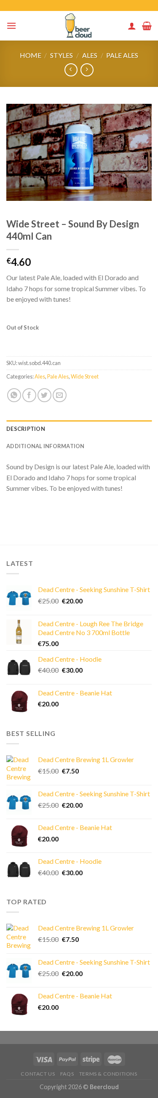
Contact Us (38, 1074)
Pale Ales (122, 55)
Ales (89, 55)
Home (30, 55)
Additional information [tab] (45, 446)
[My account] (132, 25)
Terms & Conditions (108, 1074)
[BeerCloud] (79, 26)
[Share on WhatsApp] (14, 395)
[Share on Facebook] (29, 395)
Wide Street (85, 376)
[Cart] (147, 25)
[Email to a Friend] (60, 395)
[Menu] (11, 25)
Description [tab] (25, 428)
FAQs (67, 1074)
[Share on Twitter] (44, 395)
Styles (61, 55)
